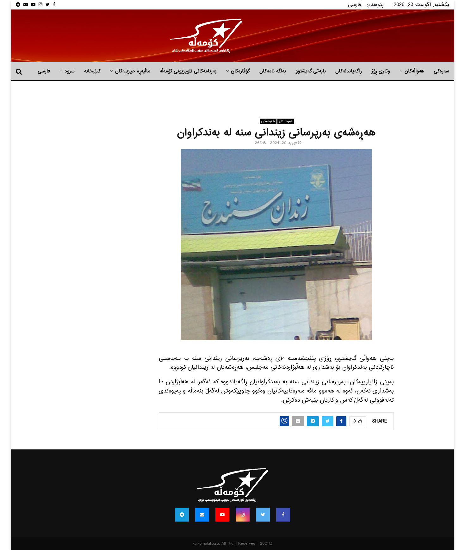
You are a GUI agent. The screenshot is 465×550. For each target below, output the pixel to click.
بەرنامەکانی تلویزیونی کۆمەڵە (188, 71)
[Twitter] (263, 515)
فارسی (354, 5)
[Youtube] (222, 515)
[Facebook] (283, 515)
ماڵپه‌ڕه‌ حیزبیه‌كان (132, 71)
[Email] (202, 515)
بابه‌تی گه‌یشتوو (310, 71)
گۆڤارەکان (240, 71)
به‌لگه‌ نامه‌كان (272, 71)
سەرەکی (441, 71)
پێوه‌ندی (375, 5)
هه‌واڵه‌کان (414, 71)
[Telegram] (182, 515)
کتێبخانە (92, 71)
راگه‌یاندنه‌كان (348, 71)
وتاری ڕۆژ (380, 71)
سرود (70, 71)
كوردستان (285, 121)
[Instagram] (243, 515)
